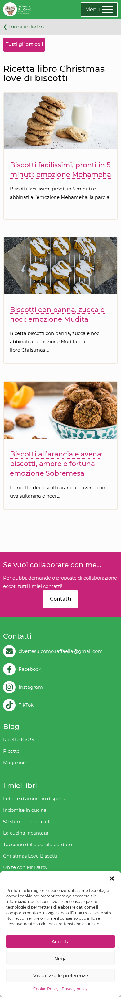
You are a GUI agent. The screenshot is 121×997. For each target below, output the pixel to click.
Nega (60, 958)
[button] (112, 878)
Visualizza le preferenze (60, 975)
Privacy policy (75, 988)
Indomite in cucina (25, 810)
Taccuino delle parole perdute (37, 844)
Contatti (60, 599)
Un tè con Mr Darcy (25, 867)
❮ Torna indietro (23, 27)
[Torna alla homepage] (17, 9)
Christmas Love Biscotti (30, 856)
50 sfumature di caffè (27, 821)
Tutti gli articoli (24, 44)
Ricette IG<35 (18, 739)
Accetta (61, 941)
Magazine (14, 762)
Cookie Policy (46, 988)
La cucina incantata (25, 833)
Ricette (11, 751)
